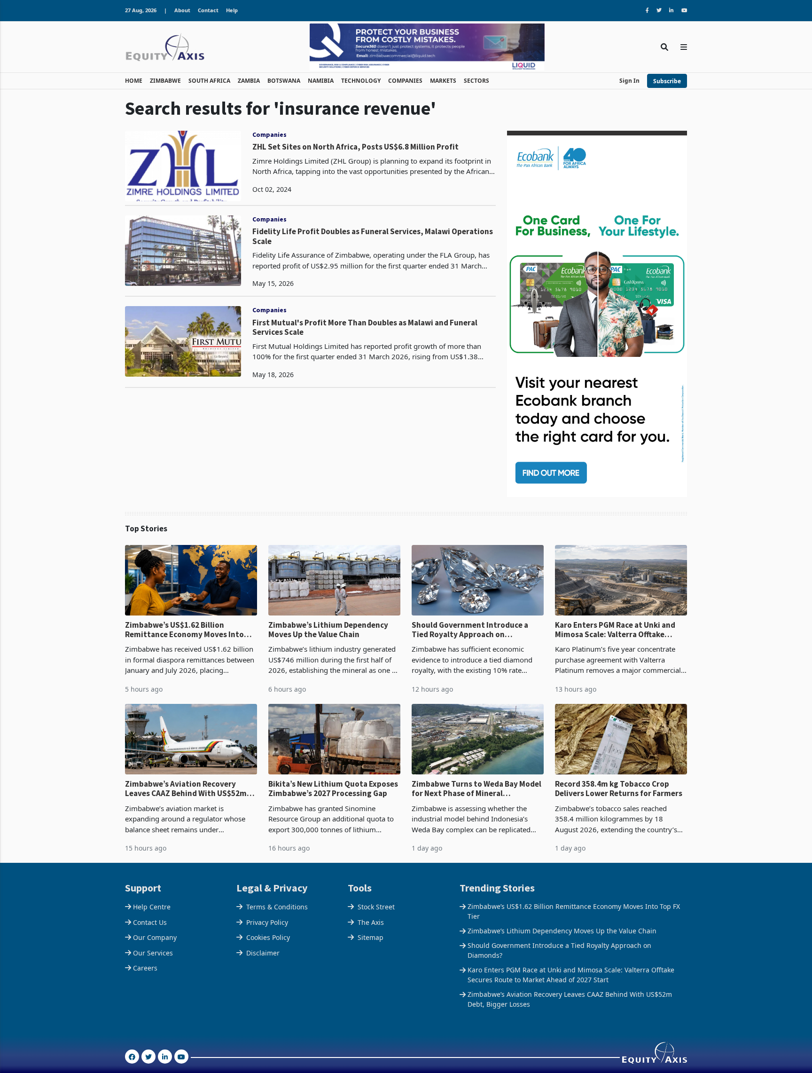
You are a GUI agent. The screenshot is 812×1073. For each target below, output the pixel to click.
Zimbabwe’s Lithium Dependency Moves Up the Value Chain (328, 629)
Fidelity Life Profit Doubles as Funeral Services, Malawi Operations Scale (372, 236)
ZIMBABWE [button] (165, 81)
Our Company (155, 937)
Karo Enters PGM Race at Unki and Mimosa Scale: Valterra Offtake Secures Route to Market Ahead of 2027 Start (616, 629)
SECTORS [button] (476, 81)
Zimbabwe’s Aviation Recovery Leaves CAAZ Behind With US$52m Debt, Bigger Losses (186, 788)
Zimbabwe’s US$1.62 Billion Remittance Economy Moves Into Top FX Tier (184, 629)
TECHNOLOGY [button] (361, 81)
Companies (269, 134)
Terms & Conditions (277, 906)
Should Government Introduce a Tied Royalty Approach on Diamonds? (470, 629)
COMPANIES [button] (405, 81)
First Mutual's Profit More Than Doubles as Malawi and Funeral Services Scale (364, 327)
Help (232, 10)
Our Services (153, 952)
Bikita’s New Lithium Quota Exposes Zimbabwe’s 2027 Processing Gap (333, 788)
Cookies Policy (268, 937)
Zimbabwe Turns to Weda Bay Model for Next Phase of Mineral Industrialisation (476, 788)
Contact (208, 10)
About (182, 10)
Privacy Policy (267, 922)
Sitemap (370, 937)
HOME (133, 81)
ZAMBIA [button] (249, 81)
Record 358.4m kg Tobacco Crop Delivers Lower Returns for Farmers (618, 788)
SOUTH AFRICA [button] (209, 81)
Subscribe (667, 81)
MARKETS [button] (443, 81)
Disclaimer (263, 952)
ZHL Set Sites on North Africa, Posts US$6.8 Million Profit (355, 146)
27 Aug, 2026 (140, 10)
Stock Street (376, 906)
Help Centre (152, 906)
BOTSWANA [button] (283, 81)
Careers (145, 967)
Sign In (629, 81)
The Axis (371, 922)
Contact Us (150, 922)
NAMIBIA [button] (321, 81)
